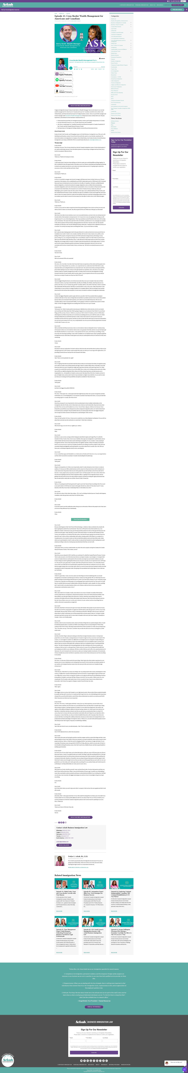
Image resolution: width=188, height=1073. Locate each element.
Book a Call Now (178, 5)
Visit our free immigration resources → (11, 9)
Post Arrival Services (116, 102)
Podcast (68, 13)
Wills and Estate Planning (117, 92)
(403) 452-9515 (66, 830)
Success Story (114, 94)
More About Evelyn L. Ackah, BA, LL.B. (78, 867)
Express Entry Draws (116, 113)
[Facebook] (84, 1061)
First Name (115, 178)
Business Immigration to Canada (118, 22)
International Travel (115, 51)
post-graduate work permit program (119, 106)
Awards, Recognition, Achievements (119, 20)
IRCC (112, 96)
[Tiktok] (103, 1061)
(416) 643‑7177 (65, 836)
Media (112, 130)
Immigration (114, 47)
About (98, 1064)
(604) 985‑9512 (66, 834)
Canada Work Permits (116, 26)
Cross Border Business (116, 36)
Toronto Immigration (116, 82)
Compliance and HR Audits (117, 32)
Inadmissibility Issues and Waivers (119, 49)
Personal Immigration (79, 1064)
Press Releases (114, 90)
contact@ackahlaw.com (95, 139)
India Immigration (115, 80)
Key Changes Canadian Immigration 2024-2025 (120, 109)
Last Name (115, 186)
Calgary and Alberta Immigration (118, 84)
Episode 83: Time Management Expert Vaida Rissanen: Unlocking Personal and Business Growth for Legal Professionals (66, 933)
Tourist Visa (114, 69)
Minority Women (115, 55)
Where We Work (125, 1064)
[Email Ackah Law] (168, 1)
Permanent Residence (116, 57)
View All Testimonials (94, 1006)
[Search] (185, 5)
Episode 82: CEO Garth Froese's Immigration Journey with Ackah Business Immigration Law (93, 932)
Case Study (113, 28)
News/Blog (167, 5)
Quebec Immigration (116, 61)
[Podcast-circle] (100, 1061)
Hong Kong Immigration (116, 78)
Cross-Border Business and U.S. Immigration (118, 41)
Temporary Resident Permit (117, 100)
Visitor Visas (114, 73)
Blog (112, 124)
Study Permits (114, 63)
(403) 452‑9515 (65, 832)
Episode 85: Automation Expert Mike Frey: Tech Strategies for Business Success (93, 893)
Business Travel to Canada (117, 24)
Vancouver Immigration (116, 86)
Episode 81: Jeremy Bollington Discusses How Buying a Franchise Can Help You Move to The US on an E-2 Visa (121, 932)
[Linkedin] (87, 1061)
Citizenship (113, 30)
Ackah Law (113, 18)
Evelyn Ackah (73, 20)
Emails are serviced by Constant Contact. (100, 1048)
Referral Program (114, 1064)
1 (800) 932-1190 (68, 838)
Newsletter (113, 75)
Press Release (114, 128)
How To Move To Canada (117, 45)
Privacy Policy (90, 1070)
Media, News (114, 53)
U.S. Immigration (115, 71)
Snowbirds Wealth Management (73, 115)
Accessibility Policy (97, 1070)
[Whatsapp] (106, 1061)
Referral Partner (115, 88)
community (113, 104)
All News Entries (115, 121)
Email (114, 170)
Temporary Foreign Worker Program (119, 65)
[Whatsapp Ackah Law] (170, 1)
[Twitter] (81, 1061)
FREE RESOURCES (177, 9)
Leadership (113, 111)
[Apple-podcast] (97, 1061)
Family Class (114, 43)
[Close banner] (186, 9)
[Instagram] (94, 1061)
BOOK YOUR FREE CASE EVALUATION (80, 105)
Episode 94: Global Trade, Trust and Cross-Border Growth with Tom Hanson (66, 893)
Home (56, 13)
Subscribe (121, 207)
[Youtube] (91, 1061)
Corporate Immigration (116, 34)
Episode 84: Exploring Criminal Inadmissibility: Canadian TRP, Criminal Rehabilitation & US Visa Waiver (121, 894)
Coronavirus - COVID (116, 77)
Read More (59, 911)
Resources (160, 5)
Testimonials (114, 67)
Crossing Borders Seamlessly (117, 38)
